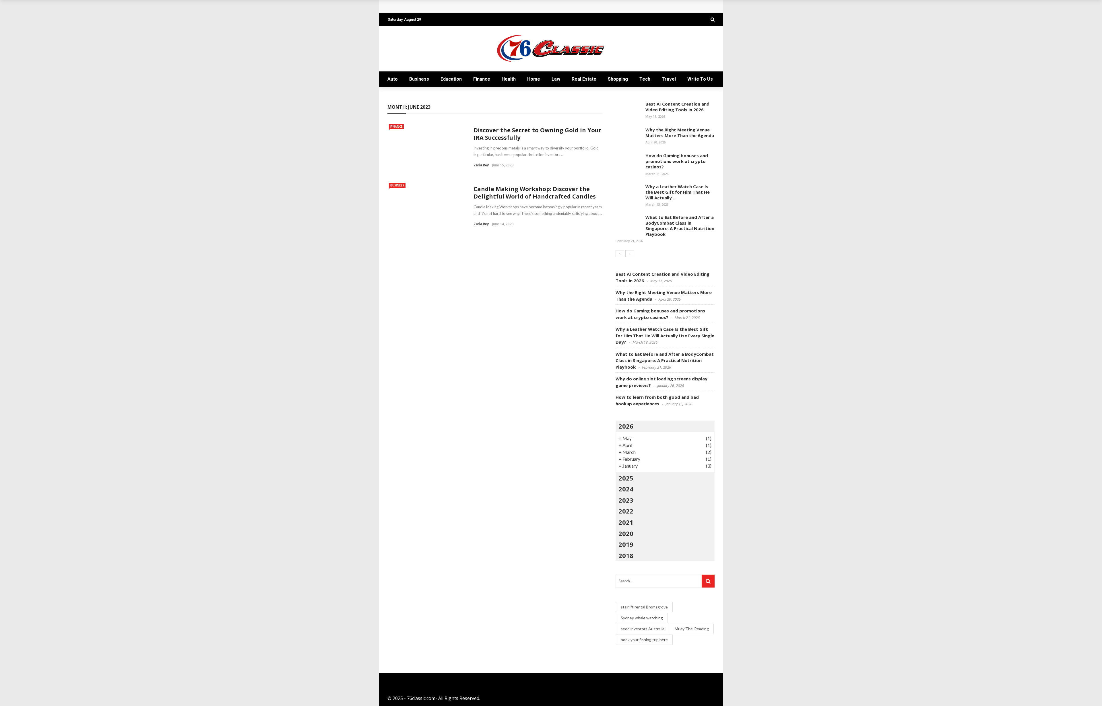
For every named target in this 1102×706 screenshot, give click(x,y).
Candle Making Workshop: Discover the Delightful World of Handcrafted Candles (535, 192)
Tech (644, 79)
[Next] (629, 253)
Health (509, 79)
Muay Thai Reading (692, 628)
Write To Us (700, 79)
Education (451, 79)
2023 (625, 500)
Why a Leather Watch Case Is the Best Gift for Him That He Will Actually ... (677, 192)
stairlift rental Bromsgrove (644, 606)
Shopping (618, 79)
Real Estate (584, 79)
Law (556, 79)
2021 (625, 522)
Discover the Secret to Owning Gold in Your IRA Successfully (538, 133)
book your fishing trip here (644, 639)
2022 (625, 511)
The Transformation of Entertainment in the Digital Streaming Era (468, 6)
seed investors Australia (642, 628)
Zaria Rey (481, 165)
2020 (625, 533)
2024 (625, 489)
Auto (392, 79)
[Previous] (620, 253)
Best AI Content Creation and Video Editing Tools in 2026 (677, 106)
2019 (625, 544)
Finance (481, 79)
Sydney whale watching (642, 617)
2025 (625, 478)
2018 (625, 555)
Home (533, 79)
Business (419, 79)
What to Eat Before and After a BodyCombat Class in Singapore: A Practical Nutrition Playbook (679, 225)
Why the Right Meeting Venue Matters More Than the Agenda (679, 132)
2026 (625, 426)
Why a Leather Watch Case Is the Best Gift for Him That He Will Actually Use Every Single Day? (665, 335)
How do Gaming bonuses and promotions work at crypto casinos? (676, 161)
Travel (669, 79)
